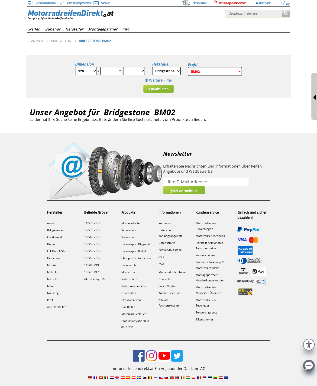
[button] (309, 344)
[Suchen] (286, 13)
